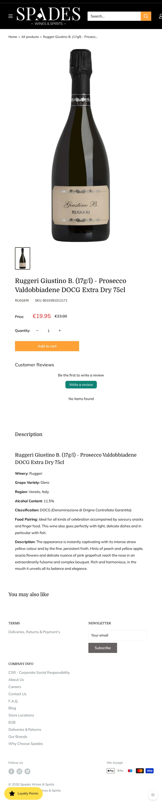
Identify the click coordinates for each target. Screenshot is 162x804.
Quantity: (22, 330)
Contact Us (17, 694)
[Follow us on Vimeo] (27, 771)
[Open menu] (10, 16)
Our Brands (17, 736)
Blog (12, 708)
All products (30, 37)
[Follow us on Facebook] (11, 771)
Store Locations (21, 715)
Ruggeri (22, 300)
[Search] (146, 16)
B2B (12, 722)
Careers (14, 686)
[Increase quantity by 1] (59, 330)
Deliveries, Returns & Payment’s (34, 632)
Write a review (81, 384)
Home (12, 37)
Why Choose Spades (25, 743)
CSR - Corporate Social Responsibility (39, 672)
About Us (16, 679)
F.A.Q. (13, 701)
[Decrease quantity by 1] (37, 330)
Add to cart (47, 346)
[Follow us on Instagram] (19, 771)
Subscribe (103, 648)
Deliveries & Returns (24, 729)
